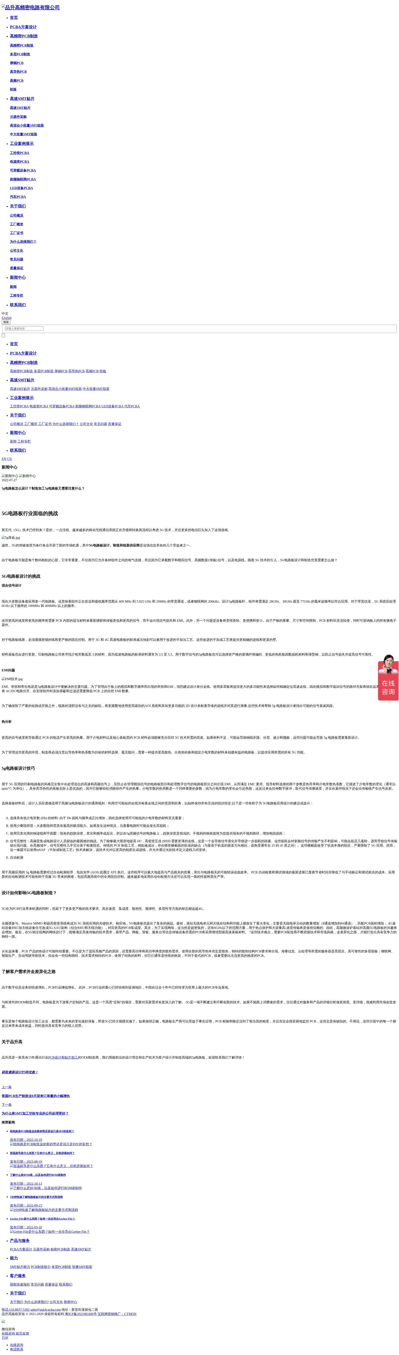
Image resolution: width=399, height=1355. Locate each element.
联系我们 (65, 1284)
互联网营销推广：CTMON (117, 1314)
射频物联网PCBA (88, 406)
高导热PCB (76, 371)
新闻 (13, 441)
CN (9, 459)
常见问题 (100, 424)
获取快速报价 (20, 1284)
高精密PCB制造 (21, 371)
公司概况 (16, 424)
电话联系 (16, 1349)
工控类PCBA (19, 406)
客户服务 (18, 1276)
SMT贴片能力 (20, 1267)
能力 (14, 1258)
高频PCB (92, 371)
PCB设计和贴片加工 (63, 1057)
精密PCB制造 (60, 1249)
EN (4, 459)
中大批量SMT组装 (96, 389)
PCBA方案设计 (21, 1249)
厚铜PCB (61, 371)
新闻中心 (70, 1302)
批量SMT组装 (82, 1267)
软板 (103, 371)
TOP (5, 1337)
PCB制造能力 (41, 1267)
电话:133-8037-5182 (16, 1309)
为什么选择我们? (36, 1302)
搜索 (6, 322)
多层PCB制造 (44, 371)
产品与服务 (20, 1240)
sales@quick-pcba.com (45, 1309)
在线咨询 (9, 1333)
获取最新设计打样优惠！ (20, 1072)
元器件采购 (39, 389)
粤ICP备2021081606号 (81, 1314)
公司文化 (86, 424)
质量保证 (114, 424)
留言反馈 (22, 1333)
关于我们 (18, 1293)
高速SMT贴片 (20, 389)
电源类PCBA (39, 406)
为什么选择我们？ (65, 424)
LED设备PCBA (112, 406)
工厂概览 (30, 424)
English (7, 317)
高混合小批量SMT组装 (65, 389)
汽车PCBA (132, 406)
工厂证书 (45, 424)
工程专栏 (24, 441)
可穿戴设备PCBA (61, 406)
